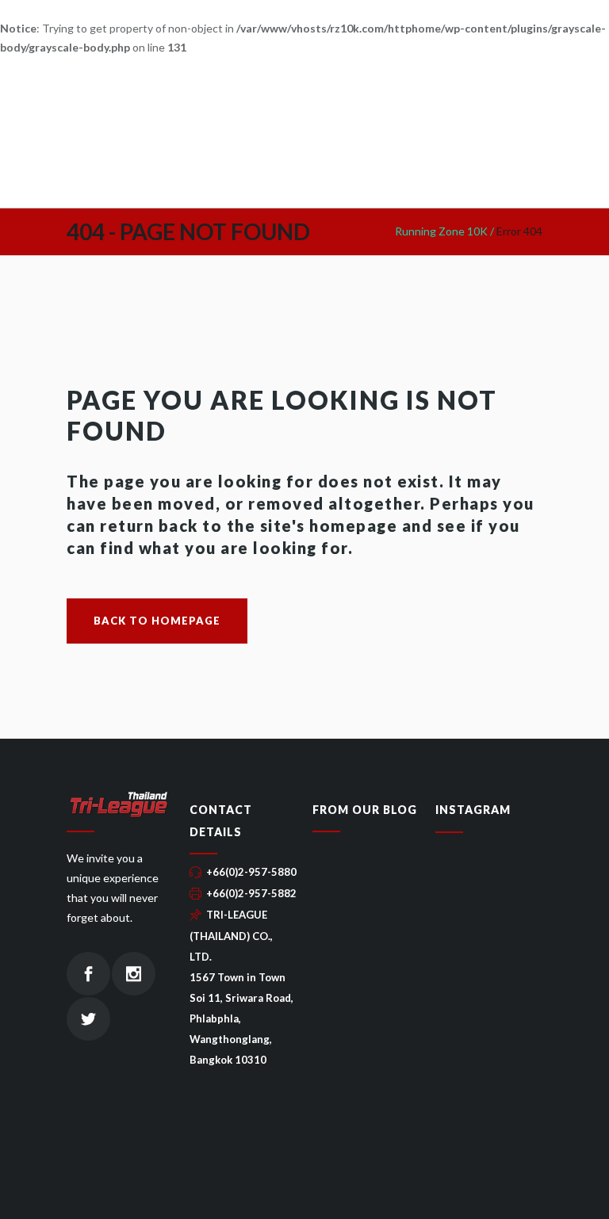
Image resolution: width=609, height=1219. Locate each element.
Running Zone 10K (441, 231)
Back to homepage (157, 620)
